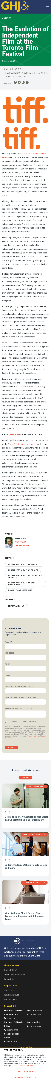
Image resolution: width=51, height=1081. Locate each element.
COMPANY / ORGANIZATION (18, 686)
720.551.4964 (35, 1026)
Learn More (34, 955)
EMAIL (8, 675)
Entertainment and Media (25, 444)
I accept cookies (25, 1071)
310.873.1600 (12, 1018)
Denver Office (33, 1022)
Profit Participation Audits (23, 570)
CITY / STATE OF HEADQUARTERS (20, 697)
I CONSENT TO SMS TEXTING (22, 721)
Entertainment (16, 606)
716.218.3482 (35, 1014)
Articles (8, 812)
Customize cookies (25, 1077)
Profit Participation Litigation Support (25, 576)
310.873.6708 (20, 542)
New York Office (34, 1010)
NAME (8, 642)
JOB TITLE (9, 653)
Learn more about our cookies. (24, 1066)
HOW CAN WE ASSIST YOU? (17, 708)
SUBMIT (12, 747)
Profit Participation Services (24, 565)
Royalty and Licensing (20, 590)
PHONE (8, 664)
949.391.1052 (12, 1041)
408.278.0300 (12, 1030)
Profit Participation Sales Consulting (22, 584)
